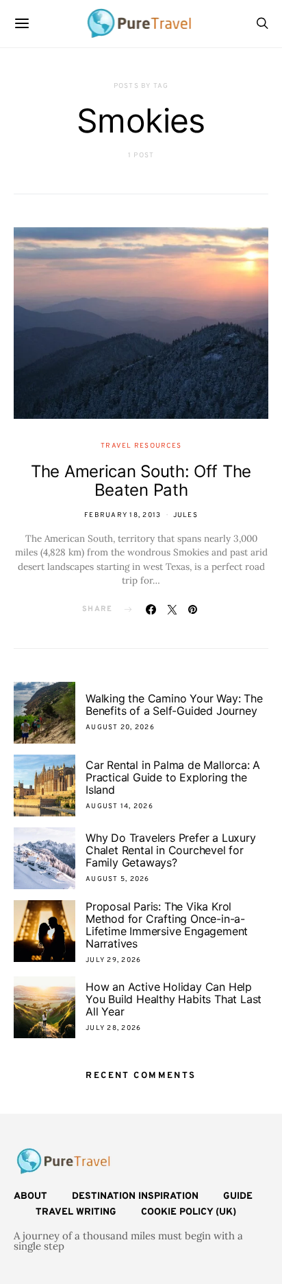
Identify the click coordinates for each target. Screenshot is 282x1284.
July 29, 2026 (113, 960)
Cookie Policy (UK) (188, 1212)
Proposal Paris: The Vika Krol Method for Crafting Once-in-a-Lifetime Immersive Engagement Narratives (167, 924)
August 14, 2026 (119, 806)
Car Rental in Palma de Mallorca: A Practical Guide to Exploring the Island (173, 777)
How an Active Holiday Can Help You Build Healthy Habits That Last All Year (173, 999)
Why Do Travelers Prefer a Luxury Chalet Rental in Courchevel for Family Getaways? (171, 850)
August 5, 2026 (118, 879)
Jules (185, 515)
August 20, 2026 (120, 727)
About (30, 1196)
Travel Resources (141, 446)
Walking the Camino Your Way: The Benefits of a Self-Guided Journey (174, 704)
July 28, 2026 (113, 1028)
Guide (238, 1196)
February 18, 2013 (122, 515)
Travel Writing (76, 1212)
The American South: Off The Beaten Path (141, 480)
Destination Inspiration (135, 1196)
